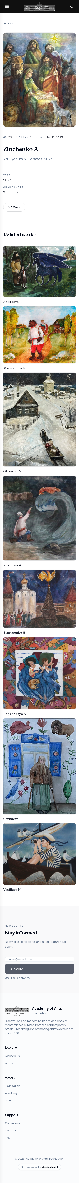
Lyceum (10, 1100)
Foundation (12, 1086)
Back (12, 23)
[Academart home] (39, 6)
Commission (13, 1123)
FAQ (7, 1138)
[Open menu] (7, 6)
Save (16, 207)
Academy (11, 1093)
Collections (12, 1055)
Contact (10, 1130)
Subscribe (17, 969)
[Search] (72, 6)
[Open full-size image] (39, 80)
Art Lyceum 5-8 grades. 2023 (27, 158)
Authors (10, 1063)
